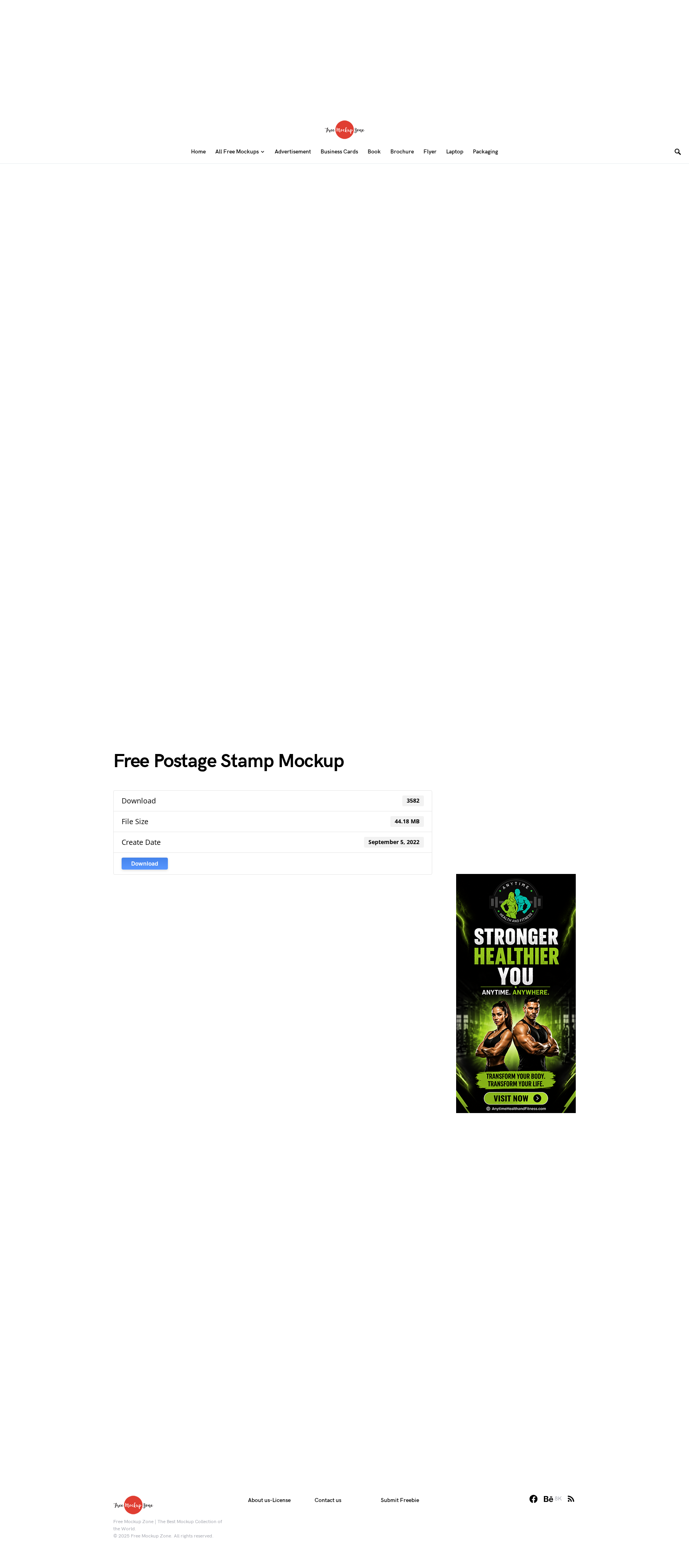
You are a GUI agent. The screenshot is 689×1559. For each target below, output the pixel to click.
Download (144, 863)
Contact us (328, 1500)
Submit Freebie (400, 1500)
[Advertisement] (344, 56)
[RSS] (571, 1499)
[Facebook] (533, 1499)
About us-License (269, 1500)
